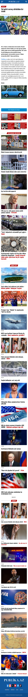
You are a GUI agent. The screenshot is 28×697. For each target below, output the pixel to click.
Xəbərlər (12, 689)
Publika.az (4, 59)
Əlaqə (17, 689)
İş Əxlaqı (21, 689)
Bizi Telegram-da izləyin (14, 109)
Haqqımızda (7, 689)
